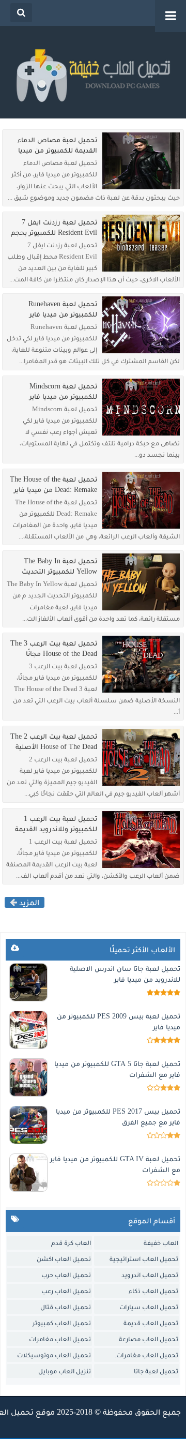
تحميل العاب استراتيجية (144, 1259)
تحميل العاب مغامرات (60, 1339)
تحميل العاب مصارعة (148, 1339)
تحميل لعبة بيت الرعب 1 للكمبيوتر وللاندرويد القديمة (56, 824)
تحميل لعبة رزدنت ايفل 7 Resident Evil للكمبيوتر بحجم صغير (54, 227)
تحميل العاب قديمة (150, 1323)
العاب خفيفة (161, 1243)
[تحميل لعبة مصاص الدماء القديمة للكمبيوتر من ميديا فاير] (141, 160)
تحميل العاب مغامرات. (146, 1355)
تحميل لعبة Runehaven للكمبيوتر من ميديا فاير (62, 309)
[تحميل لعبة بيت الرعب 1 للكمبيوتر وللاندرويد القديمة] (141, 839)
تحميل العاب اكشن (64, 1259)
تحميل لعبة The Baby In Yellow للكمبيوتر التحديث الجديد (59, 566)
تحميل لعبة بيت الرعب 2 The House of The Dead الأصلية (53, 741)
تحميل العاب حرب (66, 1275)
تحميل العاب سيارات (148, 1307)
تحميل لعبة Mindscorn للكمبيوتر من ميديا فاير (63, 391)
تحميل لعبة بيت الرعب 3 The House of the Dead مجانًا (53, 648)
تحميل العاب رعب (66, 1291)
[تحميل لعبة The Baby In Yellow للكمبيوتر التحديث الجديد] (141, 581)
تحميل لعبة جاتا (156, 1371)
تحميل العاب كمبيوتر (62, 1323)
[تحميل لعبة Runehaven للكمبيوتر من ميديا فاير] (141, 324)
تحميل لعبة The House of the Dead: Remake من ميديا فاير (53, 484)
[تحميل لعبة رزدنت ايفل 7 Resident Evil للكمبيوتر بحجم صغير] (141, 243)
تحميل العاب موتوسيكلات (54, 1355)
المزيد (28, 902)
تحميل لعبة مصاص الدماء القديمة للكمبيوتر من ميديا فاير (57, 145)
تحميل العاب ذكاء (153, 1291)
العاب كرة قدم (71, 1243)
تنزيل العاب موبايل (64, 1371)
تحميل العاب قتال (65, 1307)
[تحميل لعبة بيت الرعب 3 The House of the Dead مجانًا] (141, 664)
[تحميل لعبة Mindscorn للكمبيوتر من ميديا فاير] (141, 407)
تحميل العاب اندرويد (149, 1275)
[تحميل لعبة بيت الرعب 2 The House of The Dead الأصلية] (141, 757)
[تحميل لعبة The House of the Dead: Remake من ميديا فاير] (141, 500)
